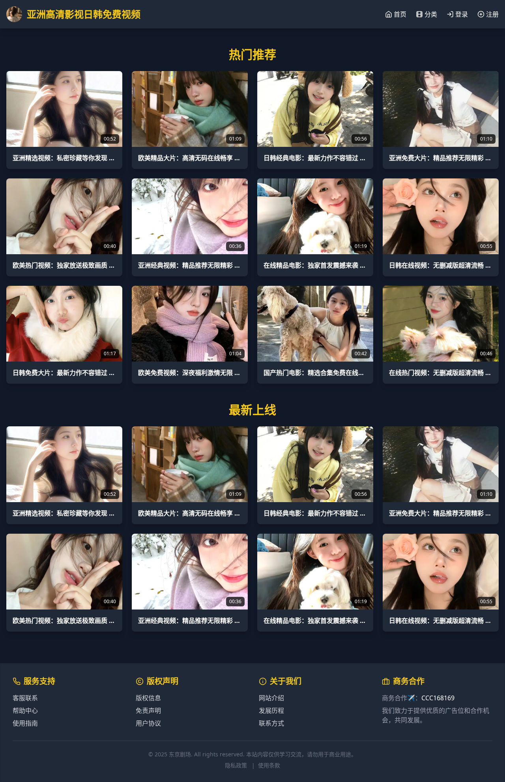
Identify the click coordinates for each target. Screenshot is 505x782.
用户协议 (148, 723)
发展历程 (271, 710)
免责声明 (148, 710)
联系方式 (271, 723)
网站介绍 (271, 698)
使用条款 (269, 765)
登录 (461, 14)
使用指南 (25, 723)
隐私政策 (236, 765)
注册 (492, 14)
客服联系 (25, 698)
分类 (431, 14)
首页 (400, 14)
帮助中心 (25, 710)
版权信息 (148, 698)
